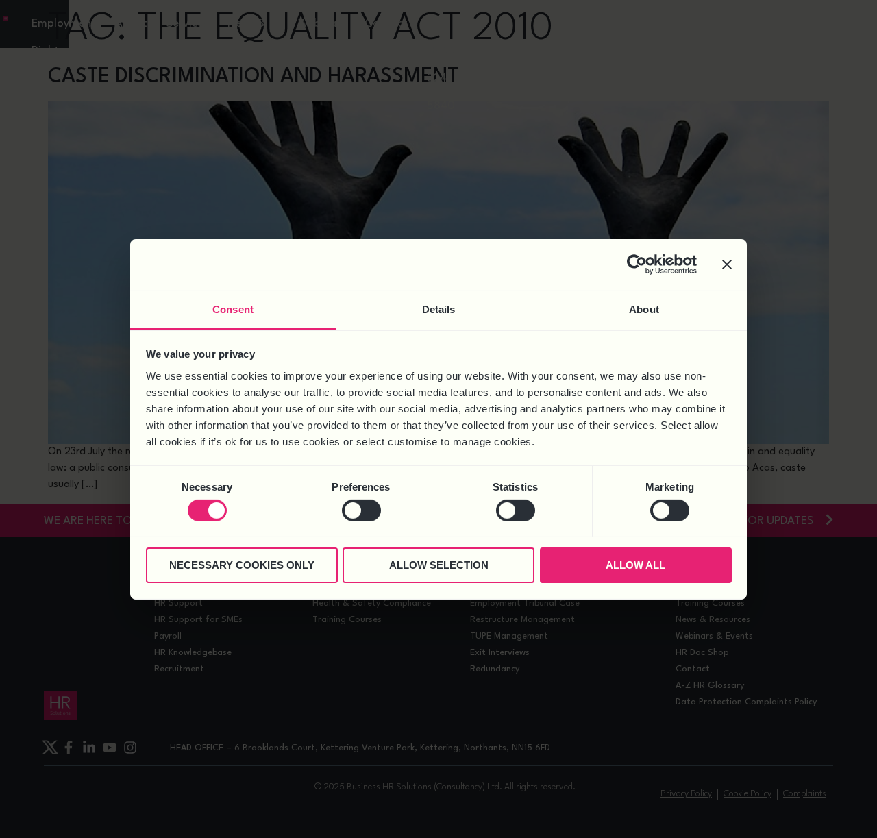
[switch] (361, 510)
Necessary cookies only (241, 565)
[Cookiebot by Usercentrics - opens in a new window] (637, 264)
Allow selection (439, 565)
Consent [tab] (233, 309)
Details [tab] (439, 309)
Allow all (635, 565)
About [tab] (644, 309)
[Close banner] (727, 264)
